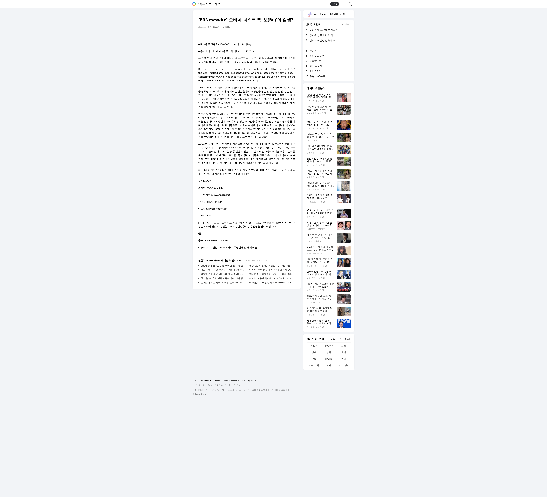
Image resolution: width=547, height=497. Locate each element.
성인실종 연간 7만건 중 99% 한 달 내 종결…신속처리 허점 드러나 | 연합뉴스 (223, 265)
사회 (343, 345)
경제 (314, 352)
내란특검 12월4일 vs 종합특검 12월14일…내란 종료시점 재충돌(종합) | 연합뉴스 (271, 265)
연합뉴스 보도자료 (208, 4)
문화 (314, 358)
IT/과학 (328, 358)
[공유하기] (343, 4)
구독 (336, 4)
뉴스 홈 (314, 345)
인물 (343, 358)
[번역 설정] (281, 35)
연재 (328, 365)
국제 (343, 352)
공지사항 (235, 380)
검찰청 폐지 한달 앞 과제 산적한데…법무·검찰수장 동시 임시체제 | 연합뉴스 (223, 269)
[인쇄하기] (292, 35)
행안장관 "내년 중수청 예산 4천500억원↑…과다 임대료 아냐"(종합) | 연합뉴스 (271, 282)
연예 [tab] (339, 338)
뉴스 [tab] (333, 338)
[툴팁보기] (351, 24)
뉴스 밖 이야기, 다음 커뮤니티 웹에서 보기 (334, 14)
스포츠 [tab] (347, 338)
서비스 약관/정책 (249, 380)
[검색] (351, 4)
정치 (328, 352)
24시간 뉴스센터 (221, 380)
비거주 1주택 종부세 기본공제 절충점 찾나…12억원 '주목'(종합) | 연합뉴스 (271, 269)
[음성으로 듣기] (275, 35)
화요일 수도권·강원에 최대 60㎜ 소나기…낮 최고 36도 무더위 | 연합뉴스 (223, 274)
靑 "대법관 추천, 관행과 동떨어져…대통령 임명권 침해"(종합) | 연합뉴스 (223, 278)
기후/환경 (329, 345)
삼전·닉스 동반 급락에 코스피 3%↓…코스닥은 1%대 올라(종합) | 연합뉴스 (271, 278)
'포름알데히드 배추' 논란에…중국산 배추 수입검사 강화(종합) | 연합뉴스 (223, 282)
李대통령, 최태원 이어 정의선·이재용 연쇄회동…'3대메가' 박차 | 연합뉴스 (271, 274)
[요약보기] (269, 35)
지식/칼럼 (314, 365)
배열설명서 (343, 365)
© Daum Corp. (199, 394)
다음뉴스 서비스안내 (201, 380)
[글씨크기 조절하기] (286, 35)
